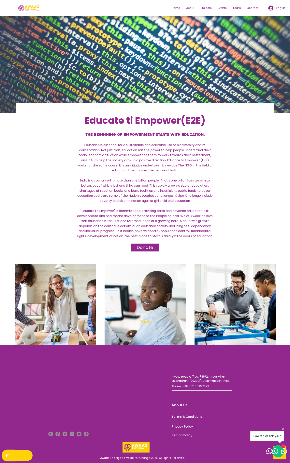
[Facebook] (57, 434)
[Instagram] (50, 434)
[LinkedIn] (72, 434)
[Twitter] (65, 434)
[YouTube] (79, 434)
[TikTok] (86, 434)
